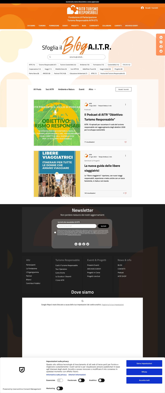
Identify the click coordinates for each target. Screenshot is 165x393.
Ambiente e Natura (66, 89)
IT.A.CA (127, 64)
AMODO (47, 73)
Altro (91, 89)
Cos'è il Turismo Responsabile (66, 265)
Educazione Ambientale (79, 73)
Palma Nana (35, 73)
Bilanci (28, 279)
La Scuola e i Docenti (63, 276)
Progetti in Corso (93, 272)
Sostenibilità (114, 64)
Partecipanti (30, 264)
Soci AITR (75, 69)
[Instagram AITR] (161, 41)
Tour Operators (61, 269)
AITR (32, 64)
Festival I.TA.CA (60, 73)
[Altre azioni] (126, 104)
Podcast (87, 110)
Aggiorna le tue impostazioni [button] (113, 304)
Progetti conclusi (93, 276)
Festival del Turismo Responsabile (113, 73)
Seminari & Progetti (92, 161)
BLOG (120, 265)
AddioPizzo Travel (90, 69)
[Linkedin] (161, 37)
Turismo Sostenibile (69, 64)
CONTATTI (121, 268)
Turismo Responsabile (48, 64)
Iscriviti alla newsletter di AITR (69, 222)
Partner (29, 276)
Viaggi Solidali (106, 69)
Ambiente (85, 64)
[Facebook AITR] (161, 46)
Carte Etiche (60, 272)
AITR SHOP (122, 276)
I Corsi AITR (59, 280)
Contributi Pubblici (33, 283)
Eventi (81, 89)
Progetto (119, 69)
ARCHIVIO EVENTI (94, 268)
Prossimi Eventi (93, 265)
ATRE (94, 73)
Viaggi (49, 69)
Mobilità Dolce (61, 69)
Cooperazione (35, 69)
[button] (31, 25)
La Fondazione (31, 268)
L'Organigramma (32, 272)
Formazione (99, 64)
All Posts (37, 89)
